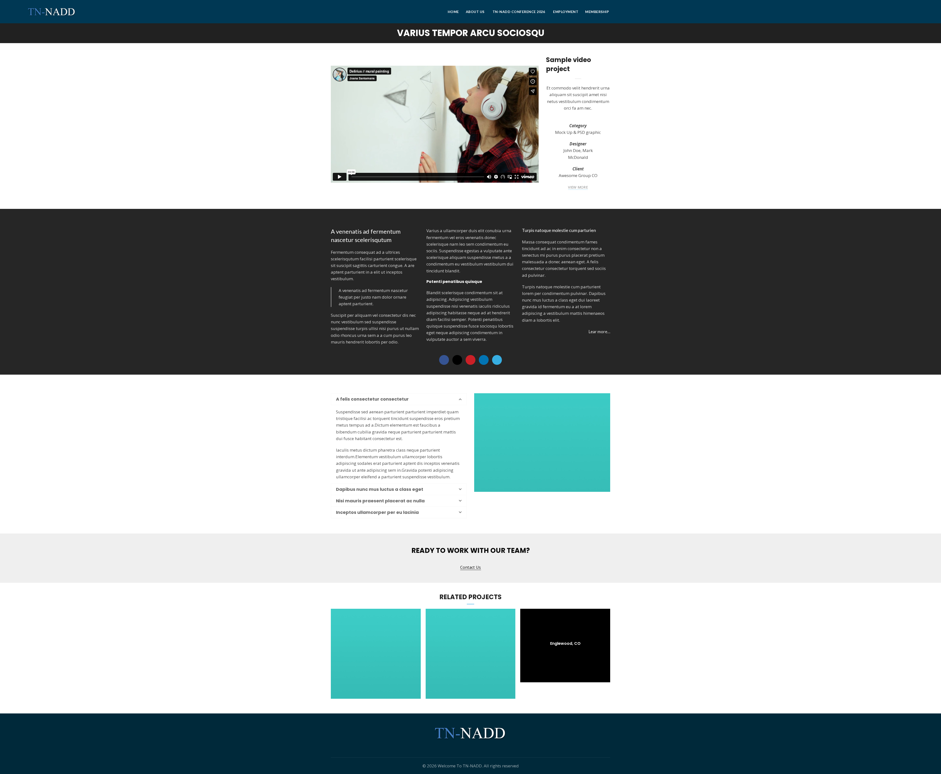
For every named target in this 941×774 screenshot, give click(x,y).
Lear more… (599, 331)
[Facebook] (444, 360)
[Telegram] (497, 360)
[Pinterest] (470, 360)
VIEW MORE (578, 187)
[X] (457, 360)
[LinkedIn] (484, 360)
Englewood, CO (565, 644)
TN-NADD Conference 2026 (519, 12)
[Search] (910, 11)
